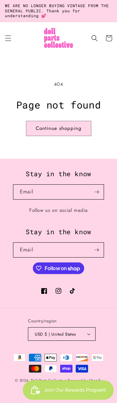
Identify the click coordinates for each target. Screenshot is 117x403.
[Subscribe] (96, 192)
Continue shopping (59, 128)
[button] (8, 38)
